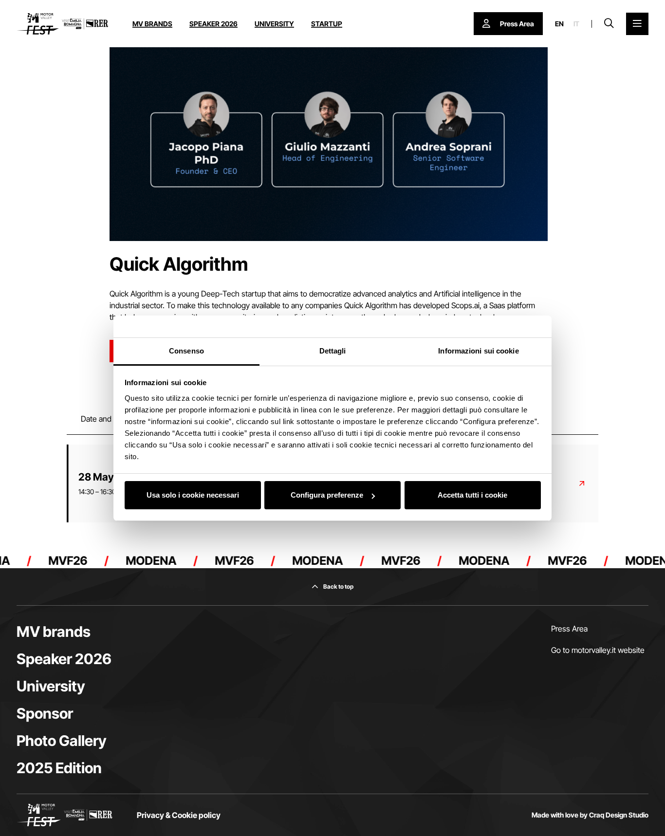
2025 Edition (59, 768)
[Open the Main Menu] (637, 24)
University (274, 23)
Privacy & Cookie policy (179, 815)
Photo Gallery (62, 740)
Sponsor (45, 713)
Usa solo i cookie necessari (193, 495)
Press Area (569, 628)
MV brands (152, 23)
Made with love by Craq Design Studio (590, 815)
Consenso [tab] (186, 351)
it (576, 24)
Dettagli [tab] (332, 351)
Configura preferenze (327, 495)
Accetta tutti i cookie (472, 495)
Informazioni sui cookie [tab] (478, 351)
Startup (326, 23)
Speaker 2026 (213, 23)
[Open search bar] (609, 24)
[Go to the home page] (62, 24)
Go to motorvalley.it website (598, 650)
